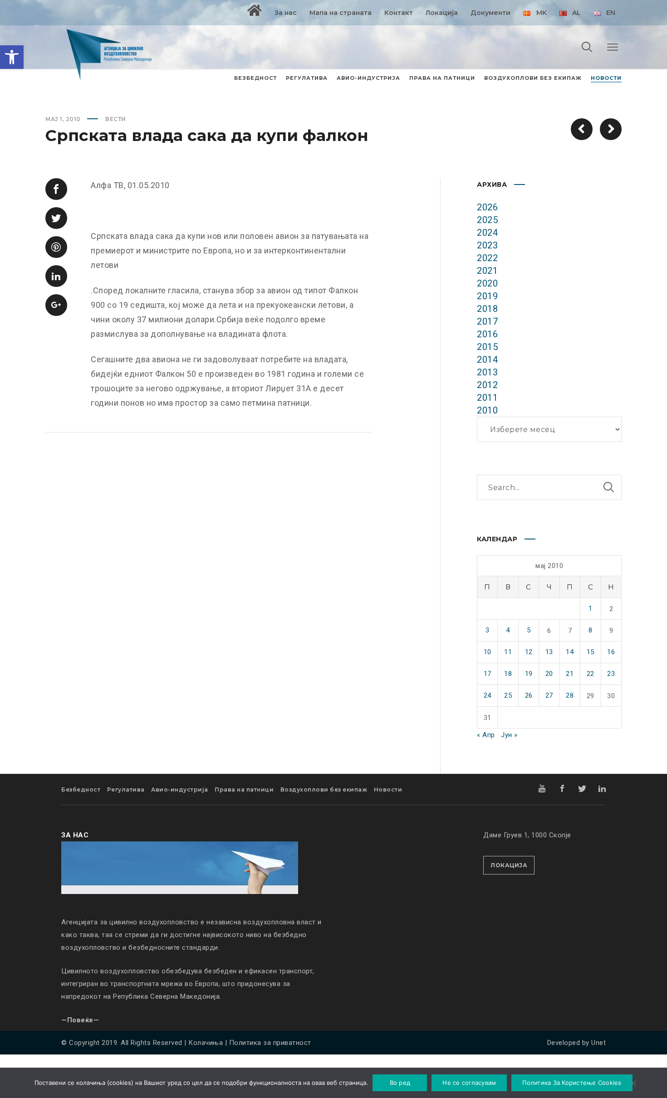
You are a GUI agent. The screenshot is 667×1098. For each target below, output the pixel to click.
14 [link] (570, 652)
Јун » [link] (509, 735)
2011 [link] (487, 397)
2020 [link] (487, 283)
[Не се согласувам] (633, 1084)
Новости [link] (388, 789)
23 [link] (611, 674)
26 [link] (529, 695)
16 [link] (611, 652)
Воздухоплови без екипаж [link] (324, 789)
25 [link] (508, 695)
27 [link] (549, 695)
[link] (12, 57)
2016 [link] (487, 334)
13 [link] (549, 652)
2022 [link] (487, 258)
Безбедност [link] (80, 789)
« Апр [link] (486, 735)
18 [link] (508, 674)
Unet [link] (598, 1043)
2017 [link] (487, 321)
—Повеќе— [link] (80, 1020)
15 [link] (590, 652)
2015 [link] (487, 346)
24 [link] (487, 695)
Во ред (400, 1082)
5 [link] (529, 630)
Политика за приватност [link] (270, 1043)
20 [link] (549, 674)
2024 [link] (487, 232)
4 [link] (508, 630)
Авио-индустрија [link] (179, 789)
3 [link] (488, 630)
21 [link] (570, 674)
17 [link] (487, 674)
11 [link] (508, 652)
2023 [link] (487, 245)
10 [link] (487, 652)
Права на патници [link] (244, 789)
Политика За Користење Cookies (571, 1082)
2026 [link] (487, 207)
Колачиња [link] (205, 1043)
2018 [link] (487, 308)
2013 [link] (487, 372)
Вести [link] (115, 119)
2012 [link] (487, 384)
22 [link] (590, 674)
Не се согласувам (469, 1082)
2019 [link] (487, 296)
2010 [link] (487, 410)
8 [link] (591, 630)
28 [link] (570, 695)
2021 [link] (487, 270)
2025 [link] (487, 219)
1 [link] (591, 608)
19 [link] (529, 674)
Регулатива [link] (126, 789)
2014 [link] (487, 359)
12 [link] (529, 652)
